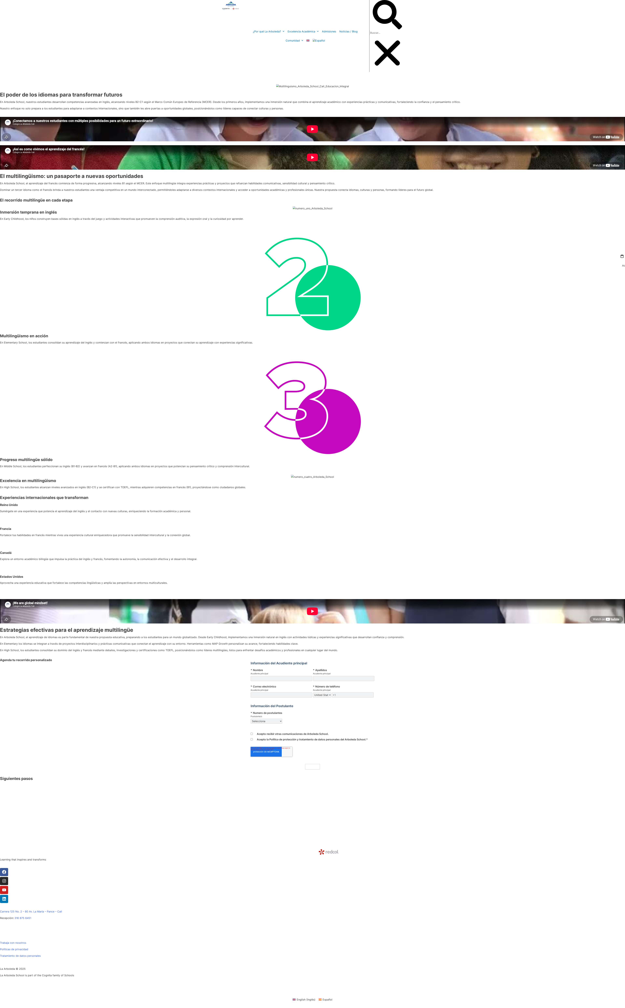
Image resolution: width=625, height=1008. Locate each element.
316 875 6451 (22, 918)
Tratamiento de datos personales (20, 955)
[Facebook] (4, 872)
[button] (387, 15)
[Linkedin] (4, 899)
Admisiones (329, 31)
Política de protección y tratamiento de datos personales (304, 739)
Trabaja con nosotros (13, 942)
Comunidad (293, 40)
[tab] (619, 1002)
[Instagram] (4, 881)
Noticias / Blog (348, 31)
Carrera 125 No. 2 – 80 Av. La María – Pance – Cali (31, 911)
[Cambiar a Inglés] (308, 40)
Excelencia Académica (301, 31)
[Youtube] (4, 890)
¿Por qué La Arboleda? (267, 31)
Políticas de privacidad (14, 949)
